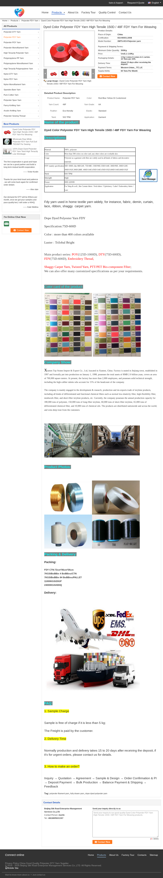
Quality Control (107, 12)
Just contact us (38, 875)
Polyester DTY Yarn (12, 32)
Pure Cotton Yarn (11, 95)
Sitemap (154, 855)
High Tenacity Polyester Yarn (16, 53)
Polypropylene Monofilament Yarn (18, 63)
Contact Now (109, 76)
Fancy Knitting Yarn (12, 105)
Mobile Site (12, 868)
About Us (73, 12)
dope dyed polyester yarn (96, 793)
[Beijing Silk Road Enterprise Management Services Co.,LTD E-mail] (46, 822)
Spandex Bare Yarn (12, 90)
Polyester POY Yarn (12, 42)
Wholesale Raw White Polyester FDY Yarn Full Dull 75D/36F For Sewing (25, 141)
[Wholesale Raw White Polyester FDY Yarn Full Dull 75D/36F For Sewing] (7, 141)
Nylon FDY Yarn (11, 79)
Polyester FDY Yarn (29, 21)
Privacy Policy (12, 863)
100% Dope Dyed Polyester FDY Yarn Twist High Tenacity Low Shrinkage (25, 151)
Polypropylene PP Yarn (14, 58)
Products (57, 12)
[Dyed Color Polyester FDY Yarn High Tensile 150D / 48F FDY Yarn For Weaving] (7, 132)
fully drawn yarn (77, 793)
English (155, 2)
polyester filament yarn (59, 793)
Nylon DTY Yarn (11, 74)
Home (45, 12)
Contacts (142, 855)
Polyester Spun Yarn (12, 100)
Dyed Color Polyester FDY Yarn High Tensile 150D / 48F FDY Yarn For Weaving (25, 132)
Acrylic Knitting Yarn (12, 111)
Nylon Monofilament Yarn (14, 84)
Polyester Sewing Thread (14, 116)
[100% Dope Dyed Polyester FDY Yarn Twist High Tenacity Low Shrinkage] (7, 151)
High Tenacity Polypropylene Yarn (18, 69)
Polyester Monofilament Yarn (16, 48)
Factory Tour (89, 12)
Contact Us (125, 12)
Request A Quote (135, 2)
